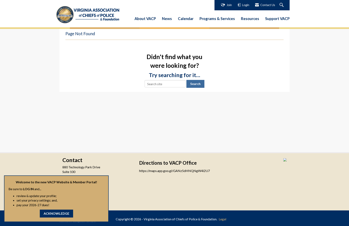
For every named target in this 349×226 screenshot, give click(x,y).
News (167, 18)
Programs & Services (217, 18)
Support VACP (277, 18)
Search (195, 84)
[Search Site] (282, 5)
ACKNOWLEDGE (56, 213)
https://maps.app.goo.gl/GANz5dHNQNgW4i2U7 (174, 171)
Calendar (185, 18)
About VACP (145, 18)
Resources (250, 18)
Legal (222, 219)
